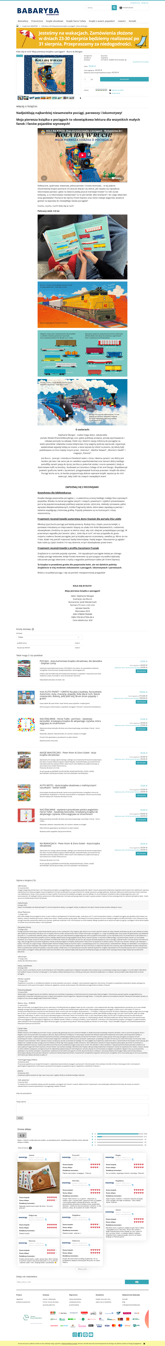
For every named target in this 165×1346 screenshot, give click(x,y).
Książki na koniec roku (103, 1299)
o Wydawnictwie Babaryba (131, 1305)
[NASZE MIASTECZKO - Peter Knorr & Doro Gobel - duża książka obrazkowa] (27, 760)
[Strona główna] (39, 10)
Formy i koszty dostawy (51, 1302)
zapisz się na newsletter (103, 1302)
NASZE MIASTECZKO (76, 771)
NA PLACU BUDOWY (70, 773)
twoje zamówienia (75, 1299)
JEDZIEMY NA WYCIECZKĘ (60, 771)
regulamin (19, 1299)
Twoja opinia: (21, 1102)
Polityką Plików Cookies (69, 1344)
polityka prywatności (23, 1302)
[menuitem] (23, 21)
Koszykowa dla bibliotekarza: (54, 492)
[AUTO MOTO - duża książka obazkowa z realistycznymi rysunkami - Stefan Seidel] (27, 792)
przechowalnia (74, 1305)
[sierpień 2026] (82, 38)
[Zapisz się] (137, 1282)
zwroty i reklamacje (49, 1299)
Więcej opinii (82, 1269)
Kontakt (125, 1299)
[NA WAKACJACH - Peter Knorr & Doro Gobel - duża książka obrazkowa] (27, 847)
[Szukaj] (114, 7)
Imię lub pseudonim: (24, 1093)
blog (123, 1302)
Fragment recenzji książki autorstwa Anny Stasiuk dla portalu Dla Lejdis (79, 518)
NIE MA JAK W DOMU (56, 773)
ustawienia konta (75, 1302)
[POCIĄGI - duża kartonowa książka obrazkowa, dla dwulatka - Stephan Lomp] (27, 668)
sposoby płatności (49, 1305)
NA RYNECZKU (83, 773)
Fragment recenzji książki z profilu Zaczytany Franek (68, 548)
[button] (80, 98)
